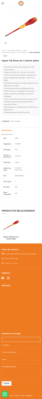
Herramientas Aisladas (8, 53)
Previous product (3, 56)
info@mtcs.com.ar (10, 263)
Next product (7, 56)
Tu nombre (5, 345)
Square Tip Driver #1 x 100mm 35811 (11, 238)
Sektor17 (29, 395)
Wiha (24, 51)
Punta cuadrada (34, 53)
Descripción (7, 130)
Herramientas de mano (14, 51)
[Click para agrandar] (5, 43)
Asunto (4, 359)
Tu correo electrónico (9, 352)
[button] (5, 394)
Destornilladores (22, 53)
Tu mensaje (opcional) (9, 367)
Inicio (3, 51)
